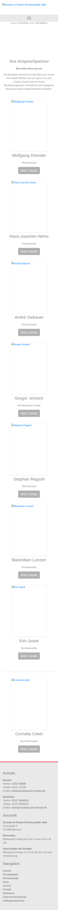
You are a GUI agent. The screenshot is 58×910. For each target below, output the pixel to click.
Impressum (9, 893)
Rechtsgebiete (10, 874)
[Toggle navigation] (29, 18)
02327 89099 (19, 783)
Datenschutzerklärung (14, 897)
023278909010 (41, 23)
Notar (6, 882)
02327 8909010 (20, 800)
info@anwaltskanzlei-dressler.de (28, 791)
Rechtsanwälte (11, 878)
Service (7, 885)
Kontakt (7, 889)
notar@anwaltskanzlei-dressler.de (29, 807)
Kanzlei (7, 871)
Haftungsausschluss (13, 900)
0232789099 (23, 23)
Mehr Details (29, 170)
